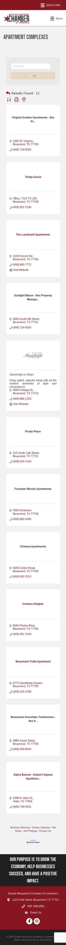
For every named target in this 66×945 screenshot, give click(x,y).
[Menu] (50, 5)
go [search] (34, 75)
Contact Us (45, 831)
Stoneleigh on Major (21, 374)
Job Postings (30, 831)
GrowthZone (46, 940)
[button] (8, 93)
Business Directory (20, 827)
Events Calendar (41, 827)
